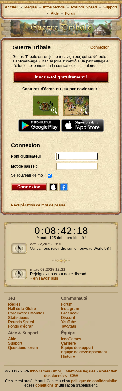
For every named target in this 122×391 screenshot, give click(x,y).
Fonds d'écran (20, 326)
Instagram (70, 309)
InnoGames (71, 339)
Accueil (11, 7)
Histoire (68, 356)
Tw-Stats (68, 326)
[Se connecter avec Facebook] (63, 187)
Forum (71, 13)
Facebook (70, 313)
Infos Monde (54, 7)
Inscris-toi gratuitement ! (61, 76)
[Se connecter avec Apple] (53, 187)
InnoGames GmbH (46, 371)
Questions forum (23, 347)
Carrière (68, 343)
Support (110, 7)
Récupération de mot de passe (38, 205)
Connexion (99, 47)
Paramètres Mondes (26, 313)
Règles (30, 7)
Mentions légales (81, 371)
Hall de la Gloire (22, 309)
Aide (55, 13)
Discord (68, 317)
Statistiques (18, 317)
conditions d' (46, 385)
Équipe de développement (84, 352)
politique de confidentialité (94, 381)
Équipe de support (77, 347)
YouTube (68, 322)
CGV (74, 375)
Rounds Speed (84, 7)
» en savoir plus (44, 278)
